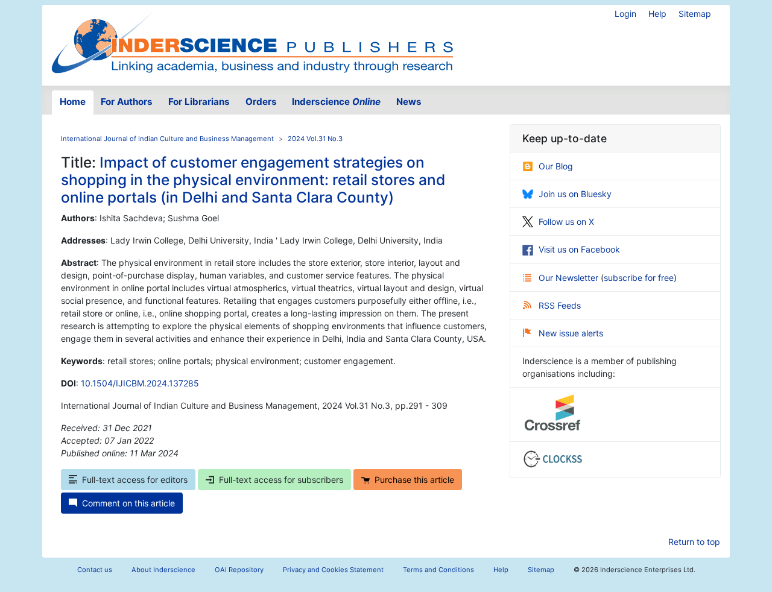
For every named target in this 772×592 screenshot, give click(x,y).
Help (657, 13)
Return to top (694, 542)
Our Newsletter (570, 277)
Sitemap (695, 13)
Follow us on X (566, 221)
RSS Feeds (560, 305)
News (409, 101)
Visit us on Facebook (579, 249)
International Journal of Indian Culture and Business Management (167, 138)
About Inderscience (163, 569)
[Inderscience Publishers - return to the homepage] (252, 40)
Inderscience (336, 101)
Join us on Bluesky (575, 194)
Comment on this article (128, 503)
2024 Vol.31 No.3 (315, 138)
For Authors (127, 101)
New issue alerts (571, 333)
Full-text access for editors (135, 479)
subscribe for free (639, 277)
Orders (261, 101)
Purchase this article (414, 479)
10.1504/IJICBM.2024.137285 (140, 383)
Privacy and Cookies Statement (333, 569)
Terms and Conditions (438, 569)
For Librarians (199, 101)
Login (625, 13)
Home (73, 101)
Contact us (94, 569)
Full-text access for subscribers (281, 479)
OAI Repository (239, 569)
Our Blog (556, 166)
